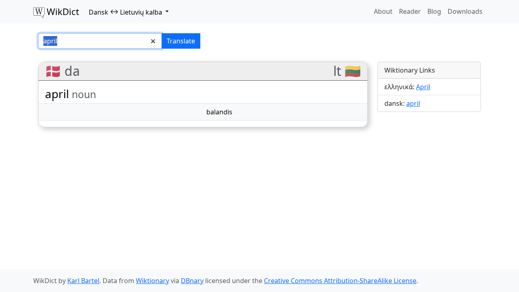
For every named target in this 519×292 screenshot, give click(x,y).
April (423, 86)
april (413, 103)
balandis (219, 111)
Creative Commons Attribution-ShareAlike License (340, 280)
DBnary (192, 280)
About (383, 11)
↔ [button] (125, 12)
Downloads (465, 11)
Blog (434, 11)
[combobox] (100, 41)
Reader (410, 11)
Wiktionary (152, 280)
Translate (181, 40)
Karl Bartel (83, 280)
